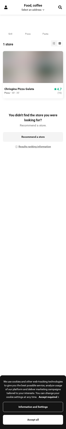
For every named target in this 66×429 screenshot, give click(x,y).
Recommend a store (33, 136)
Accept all (33, 419)
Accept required (48, 396)
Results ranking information (35, 146)
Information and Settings (33, 406)
